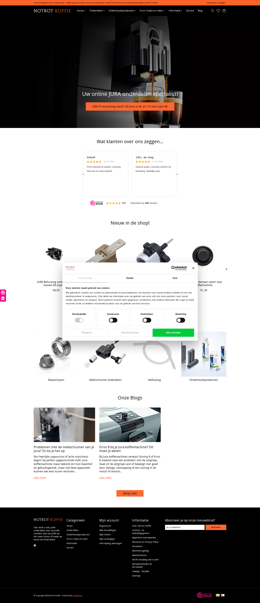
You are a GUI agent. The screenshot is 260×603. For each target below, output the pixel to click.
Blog (200, 10)
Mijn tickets (105, 534)
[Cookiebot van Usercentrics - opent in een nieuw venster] (173, 268)
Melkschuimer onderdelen (105, 380)
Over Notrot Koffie (141, 525)
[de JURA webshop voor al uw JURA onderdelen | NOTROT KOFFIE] (52, 10)
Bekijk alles (130, 493)
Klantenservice (139, 555)
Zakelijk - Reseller (140, 571)
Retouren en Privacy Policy (145, 541)
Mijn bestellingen (107, 530)
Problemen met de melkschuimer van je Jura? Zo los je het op (64, 449)
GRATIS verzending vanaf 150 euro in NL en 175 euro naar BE (130, 106)
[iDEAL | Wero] (218, 595)
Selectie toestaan (130, 332)
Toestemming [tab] (85, 278)
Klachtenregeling (140, 550)
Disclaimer (137, 546)
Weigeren (87, 332)
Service (190, 10)
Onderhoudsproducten (204, 380)
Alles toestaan (173, 332)
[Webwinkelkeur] (204, 597)
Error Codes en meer (77, 538)
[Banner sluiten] (193, 268)
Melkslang (154, 380)
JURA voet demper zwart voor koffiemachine (204, 283)
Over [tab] (175, 278)
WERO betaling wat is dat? (145, 559)
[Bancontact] (223, 595)
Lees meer (40, 477)
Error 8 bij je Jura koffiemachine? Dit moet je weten (126, 449)
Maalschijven (56, 380)
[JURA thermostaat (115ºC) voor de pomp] (105, 255)
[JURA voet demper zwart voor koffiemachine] (203, 255)
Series (70, 525)
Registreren (105, 525)
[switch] (113, 320)
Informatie (72, 543)
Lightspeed (77, 595)
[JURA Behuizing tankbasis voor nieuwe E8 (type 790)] (56, 255)
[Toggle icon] (212, 10)
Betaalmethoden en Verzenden (142, 565)
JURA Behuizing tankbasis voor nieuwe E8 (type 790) (56, 283)
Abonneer (216, 527)
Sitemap (136, 575)
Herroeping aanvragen (110, 543)
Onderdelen (72, 530)
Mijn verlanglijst (107, 538)
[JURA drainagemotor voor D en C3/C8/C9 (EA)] (154, 255)
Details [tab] (130, 278)
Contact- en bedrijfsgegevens (140, 532)
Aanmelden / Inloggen (216, 3)
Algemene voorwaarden (144, 537)
